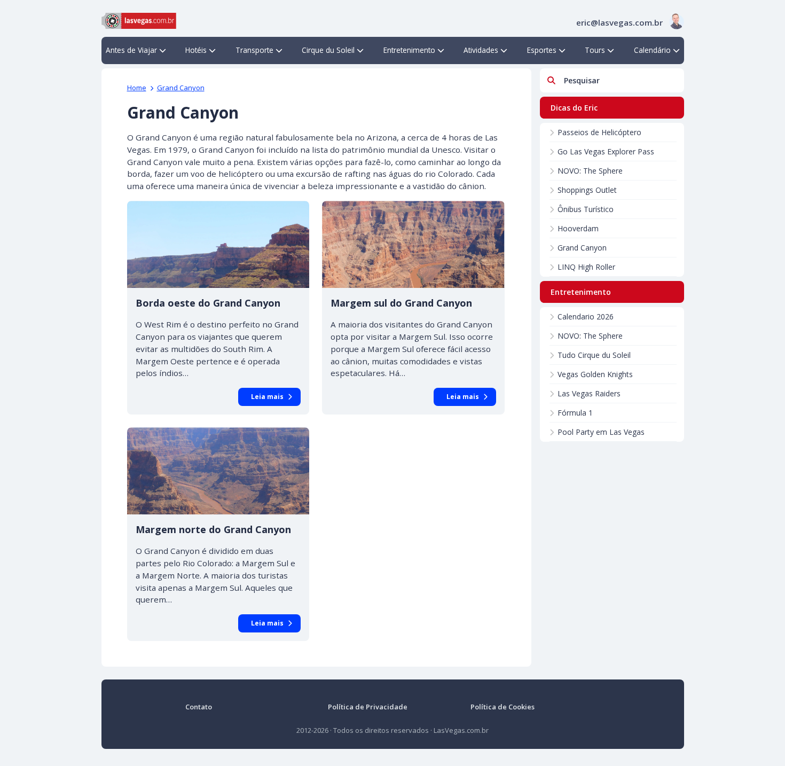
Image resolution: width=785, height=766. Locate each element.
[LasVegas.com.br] (138, 19)
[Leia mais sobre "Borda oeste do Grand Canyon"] (218, 244)
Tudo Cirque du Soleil (594, 355)
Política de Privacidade (367, 707)
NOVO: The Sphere (590, 171)
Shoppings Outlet (587, 190)
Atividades (481, 50)
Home (136, 87)
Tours (595, 50)
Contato (198, 707)
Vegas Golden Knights (595, 374)
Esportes (541, 50)
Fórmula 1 (575, 413)
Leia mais (267, 396)
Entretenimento (409, 50)
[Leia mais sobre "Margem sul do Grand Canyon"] (413, 244)
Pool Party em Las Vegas (601, 432)
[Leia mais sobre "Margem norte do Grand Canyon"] (218, 470)
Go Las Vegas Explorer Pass (606, 151)
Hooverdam (578, 228)
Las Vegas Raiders (589, 393)
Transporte (254, 50)
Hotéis (196, 50)
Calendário (652, 50)
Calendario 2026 (586, 316)
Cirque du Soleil (328, 50)
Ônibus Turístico (586, 209)
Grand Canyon (181, 87)
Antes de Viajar (131, 50)
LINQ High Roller (586, 267)
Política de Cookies (502, 707)
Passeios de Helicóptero (599, 132)
